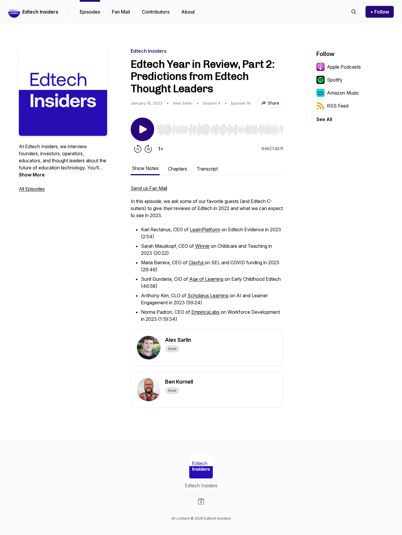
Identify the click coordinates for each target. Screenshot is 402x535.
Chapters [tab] (177, 169)
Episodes (90, 12)
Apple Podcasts (344, 67)
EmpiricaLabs (205, 312)
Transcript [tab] (207, 169)
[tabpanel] (207, 257)
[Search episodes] (353, 11)
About (188, 12)
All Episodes (32, 189)
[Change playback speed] (161, 149)
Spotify (335, 80)
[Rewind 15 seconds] (138, 149)
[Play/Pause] (142, 129)
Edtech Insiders (40, 12)
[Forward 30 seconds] (148, 149)
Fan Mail (121, 12)
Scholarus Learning (207, 295)
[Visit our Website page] (201, 501)
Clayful (197, 262)
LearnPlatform (205, 229)
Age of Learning (206, 279)
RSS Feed (337, 106)
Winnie (202, 246)
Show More (32, 175)
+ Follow (379, 12)
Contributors (156, 12)
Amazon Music (343, 93)
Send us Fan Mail (149, 188)
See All (324, 119)
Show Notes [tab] (145, 168)
